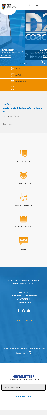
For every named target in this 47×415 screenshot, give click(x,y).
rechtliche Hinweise (23, 348)
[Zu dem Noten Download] (24, 200)
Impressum (5, 348)
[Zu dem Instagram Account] (23, 310)
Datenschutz (13, 348)
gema (23, 249)
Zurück (6, 104)
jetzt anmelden (23, 396)
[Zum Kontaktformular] (36, 5)
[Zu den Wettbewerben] (23, 156)
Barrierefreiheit (40, 348)
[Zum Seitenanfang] (23, 334)
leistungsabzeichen (23, 183)
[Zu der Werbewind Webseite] (30, 353)
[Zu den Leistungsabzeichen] (23, 178)
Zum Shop (34, 55)
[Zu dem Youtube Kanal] (28, 310)
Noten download (23, 205)
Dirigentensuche (23, 227)
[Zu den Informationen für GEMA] (23, 244)
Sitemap (32, 348)
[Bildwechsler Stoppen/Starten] (43, 62)
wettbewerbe (23, 161)
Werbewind (25, 353)
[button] (44, 5)
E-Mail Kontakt (23, 320)
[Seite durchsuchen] (30, 5)
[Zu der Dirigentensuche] (23, 222)
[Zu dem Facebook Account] (18, 310)
